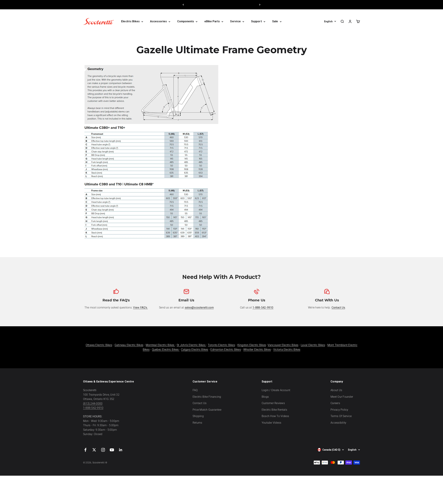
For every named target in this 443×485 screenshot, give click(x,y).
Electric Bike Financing (207, 396)
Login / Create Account (276, 390)
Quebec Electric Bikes (165, 349)
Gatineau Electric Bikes (129, 345)
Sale (275, 21)
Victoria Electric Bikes (286, 349)
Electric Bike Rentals (274, 409)
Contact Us (199, 403)
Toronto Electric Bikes (221, 345)
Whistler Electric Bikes (257, 349)
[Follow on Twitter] (94, 449)
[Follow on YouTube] (112, 449)
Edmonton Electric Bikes (225, 349)
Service (235, 21)
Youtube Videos (271, 422)
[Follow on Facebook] (85, 449)
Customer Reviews (273, 403)
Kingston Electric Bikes (251, 345)
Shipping (198, 416)
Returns (197, 422)
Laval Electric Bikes (313, 345)
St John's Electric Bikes (191, 345)
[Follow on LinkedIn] (120, 449)
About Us (336, 390)
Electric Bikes (130, 21)
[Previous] (183, 4)
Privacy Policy (339, 409)
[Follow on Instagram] (103, 449)
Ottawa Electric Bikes (99, 345)
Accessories (158, 21)
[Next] (259, 4)
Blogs (265, 396)
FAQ (195, 390)
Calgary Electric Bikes (194, 349)
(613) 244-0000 (92, 403)
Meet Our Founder (342, 396)
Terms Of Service (341, 416)
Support (256, 21)
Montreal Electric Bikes (160, 345)
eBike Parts (212, 21)
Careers (335, 403)
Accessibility (338, 422)
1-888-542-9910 (93, 407)
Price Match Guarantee (207, 409)
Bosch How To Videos (275, 416)
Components (185, 21)
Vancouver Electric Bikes (283, 345)
